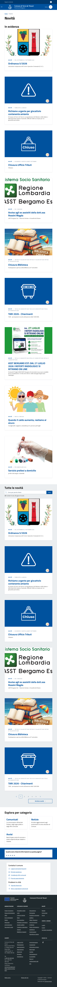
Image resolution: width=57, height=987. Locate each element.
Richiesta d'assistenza (20, 955)
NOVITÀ (10, 60)
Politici (6, 920)
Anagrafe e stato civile (21, 912)
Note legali (32, 949)
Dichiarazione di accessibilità (33, 955)
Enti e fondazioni (9, 918)
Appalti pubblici (20, 925)
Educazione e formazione (32, 912)
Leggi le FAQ (20, 942)
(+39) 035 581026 (9, 958)
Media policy (8, 978)
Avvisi (43, 915)
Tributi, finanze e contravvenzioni (33, 921)
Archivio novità (39, 801)
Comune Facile (48, 981)
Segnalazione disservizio (20, 951)
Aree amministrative (10, 913)
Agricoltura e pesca (34, 934)
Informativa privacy (34, 947)
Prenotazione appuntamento (20, 946)
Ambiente (31, 925)
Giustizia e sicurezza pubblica (34, 916)
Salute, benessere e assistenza (34, 928)
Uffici (6, 915)
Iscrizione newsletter (47, 930)
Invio (49, 492)
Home (6, 14)
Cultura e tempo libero (21, 916)
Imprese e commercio (22, 922)
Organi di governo (9, 911)
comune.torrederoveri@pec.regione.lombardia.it (10, 968)
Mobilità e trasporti (21, 932)
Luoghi (43, 925)
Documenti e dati (9, 927)
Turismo (19, 929)
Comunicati (44, 913)
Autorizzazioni (32, 932)
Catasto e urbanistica (22, 927)
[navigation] (2, 7)
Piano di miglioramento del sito (33, 961)
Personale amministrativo (8, 924)
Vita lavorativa (20, 920)
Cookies (31, 952)
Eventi (43, 928)
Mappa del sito (24, 978)
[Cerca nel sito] (50, 7)
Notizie (43, 911)
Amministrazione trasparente (33, 944)
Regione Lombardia (9, 2)
